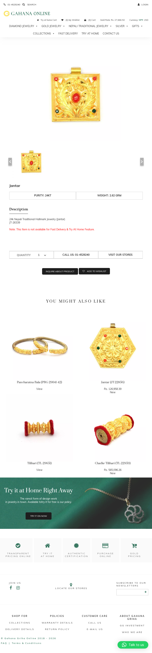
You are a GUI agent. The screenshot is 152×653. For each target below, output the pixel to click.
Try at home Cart (49, 20)
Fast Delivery (68, 33)
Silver (120, 26)
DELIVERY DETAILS (19, 629)
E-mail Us (95, 629)
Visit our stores (120, 254)
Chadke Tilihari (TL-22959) (112, 463)
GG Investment (132, 625)
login (144, 4)
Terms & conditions (27, 643)
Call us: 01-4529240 (76, 254)
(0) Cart (92, 20)
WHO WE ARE (132, 632)
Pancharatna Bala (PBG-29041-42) (39, 382)
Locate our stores (71, 588)
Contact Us (111, 33)
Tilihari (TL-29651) (39, 463)
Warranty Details (57, 622)
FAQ (4, 643)
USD (146, 20)
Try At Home (90, 33)
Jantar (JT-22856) (112, 382)
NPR (141, 20)
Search (31, 4)
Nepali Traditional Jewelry (88, 26)
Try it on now (38, 516)
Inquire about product (60, 271)
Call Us (94, 622)
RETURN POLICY (57, 629)
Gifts (135, 26)
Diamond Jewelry (21, 26)
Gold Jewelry (51, 26)
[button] (133, 645)
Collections (42, 33)
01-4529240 (14, 4)
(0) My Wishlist (72, 20)
